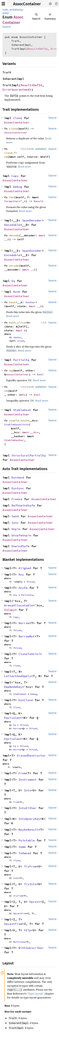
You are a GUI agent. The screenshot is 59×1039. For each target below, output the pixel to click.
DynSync (17, 488)
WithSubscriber (31, 948)
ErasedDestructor (31, 755)
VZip (27, 930)
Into (27, 790)
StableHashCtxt (15, 424)
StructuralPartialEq (28, 455)
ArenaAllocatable (18, 605)
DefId (43, 48)
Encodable (12, 255)
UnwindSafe (20, 546)
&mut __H (35, 306)
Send (15, 516)
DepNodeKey (13, 687)
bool (40, 374)
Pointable (27, 840)
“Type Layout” (35, 993)
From (22, 773)
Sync (15, 522)
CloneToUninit (30, 654)
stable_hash (18, 420)
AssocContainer (27, 4)
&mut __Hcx (30, 432)
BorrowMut (27, 636)
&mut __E (28, 269)
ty (21, 9)
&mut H (21, 330)
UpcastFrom (19, 913)
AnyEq (23, 588)
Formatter (11, 201)
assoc (5, 13)
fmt (11, 197)
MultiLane (19, 941)
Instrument (28, 779)
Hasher (30, 302)
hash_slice (17, 322)
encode (14, 265)
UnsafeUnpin (21, 535)
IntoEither (28, 808)
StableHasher (14, 440)
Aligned (25, 568)
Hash (16, 292)
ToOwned (25, 853)
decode (14, 235)
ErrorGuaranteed (16, 89)
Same (22, 847)
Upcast (34, 902)
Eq (13, 281)
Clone (17, 118)
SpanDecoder (32, 220)
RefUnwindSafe (23, 505)
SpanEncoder (32, 251)
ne (6, 390)
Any (21, 574)
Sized (20, 340)
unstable (40, 148)
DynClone (26, 700)
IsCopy (9, 610)
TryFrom (30, 866)
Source (6, 26)
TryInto (30, 884)
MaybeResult (28, 829)
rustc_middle (10, 9)
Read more (24, 166)
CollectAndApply (17, 676)
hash (12, 302)
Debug (17, 187)
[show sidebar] (3, 3)
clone (13, 128)
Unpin (15, 529)
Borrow (24, 623)
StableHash (22, 410)
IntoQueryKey (29, 819)
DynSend (17, 477)
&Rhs (22, 394)
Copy (15, 176)
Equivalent (13, 718)
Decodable (12, 225)
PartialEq (21, 360)
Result (33, 48)
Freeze (16, 499)
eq (10, 370)
